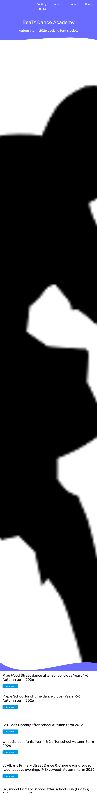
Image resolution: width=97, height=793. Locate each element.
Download (10, 686)
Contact (89, 4)
